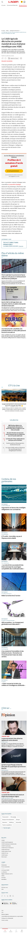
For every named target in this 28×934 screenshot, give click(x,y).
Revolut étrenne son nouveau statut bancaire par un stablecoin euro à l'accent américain (15, 434)
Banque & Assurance (14, 30)
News (7, 30)
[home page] (13, 1)
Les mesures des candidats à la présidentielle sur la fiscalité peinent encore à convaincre (13, 330)
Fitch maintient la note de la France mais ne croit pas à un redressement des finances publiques (13, 277)
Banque (18, 819)
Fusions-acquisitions (7, 825)
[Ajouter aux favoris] (5, 58)
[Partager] (2, 58)
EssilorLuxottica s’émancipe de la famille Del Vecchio (15, 444)
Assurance (4, 822)
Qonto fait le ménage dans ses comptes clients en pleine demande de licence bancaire (13, 304)
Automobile (18, 822)
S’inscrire (20, 246)
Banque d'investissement (8, 819)
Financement (5, 817)
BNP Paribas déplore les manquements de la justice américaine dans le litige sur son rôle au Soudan (15, 428)
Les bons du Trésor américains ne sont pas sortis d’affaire (15, 439)
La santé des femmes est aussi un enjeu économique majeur (12, 795)
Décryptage (13, 817)
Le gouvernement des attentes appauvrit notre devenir (12, 739)
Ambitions (11, 822)
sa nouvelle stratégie (14, 184)
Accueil (3, 30)
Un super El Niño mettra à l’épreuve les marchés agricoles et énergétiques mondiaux (15, 449)
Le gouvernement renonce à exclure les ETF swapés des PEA (14, 405)
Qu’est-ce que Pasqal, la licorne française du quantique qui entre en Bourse (13, 766)
